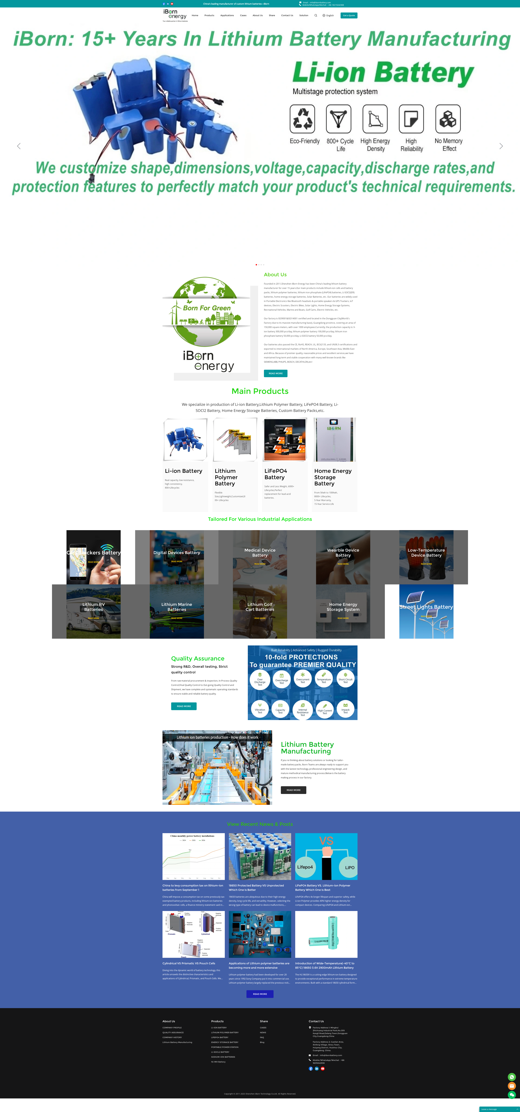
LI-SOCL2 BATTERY (220, 1052)
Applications (227, 15)
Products (209, 15)
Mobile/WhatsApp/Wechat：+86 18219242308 (323, 5)
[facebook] (163, 4)
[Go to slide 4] (263, 264)
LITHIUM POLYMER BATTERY (225, 1032)
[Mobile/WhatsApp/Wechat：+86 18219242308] (300, 5)
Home (195, 15)
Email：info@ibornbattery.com (317, 2)
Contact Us (287, 15)
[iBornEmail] (512, 1086)
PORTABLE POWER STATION (224, 1047)
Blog (262, 1042)
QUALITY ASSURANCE (173, 1032)
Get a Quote (349, 15)
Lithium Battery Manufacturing (177, 1042)
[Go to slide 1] (256, 264)
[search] (315, 16)
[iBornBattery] (512, 1077)
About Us (258, 15)
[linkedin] (168, 4)
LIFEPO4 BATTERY (219, 1037)
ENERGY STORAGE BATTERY (224, 1042)
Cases (243, 15)
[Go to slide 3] (261, 264)
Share (272, 15)
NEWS (263, 1032)
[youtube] (172, 4)
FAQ (262, 1037)
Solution (303, 15)
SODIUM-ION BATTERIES (223, 1057)
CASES (263, 1027)
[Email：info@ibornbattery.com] (300, 2)
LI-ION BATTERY (219, 1027)
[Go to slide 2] (258, 264)
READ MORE (276, 373)
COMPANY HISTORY (172, 1037)
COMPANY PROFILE (172, 1027)
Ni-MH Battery (218, 1062)
